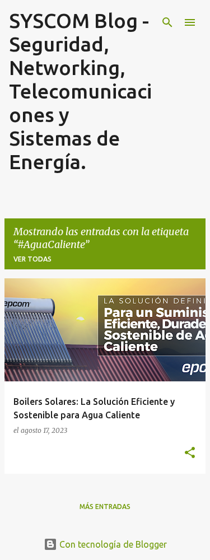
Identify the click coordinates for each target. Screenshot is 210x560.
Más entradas (105, 506)
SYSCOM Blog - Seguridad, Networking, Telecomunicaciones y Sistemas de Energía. (80, 91)
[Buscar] (167, 22)
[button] (190, 453)
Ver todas (32, 259)
